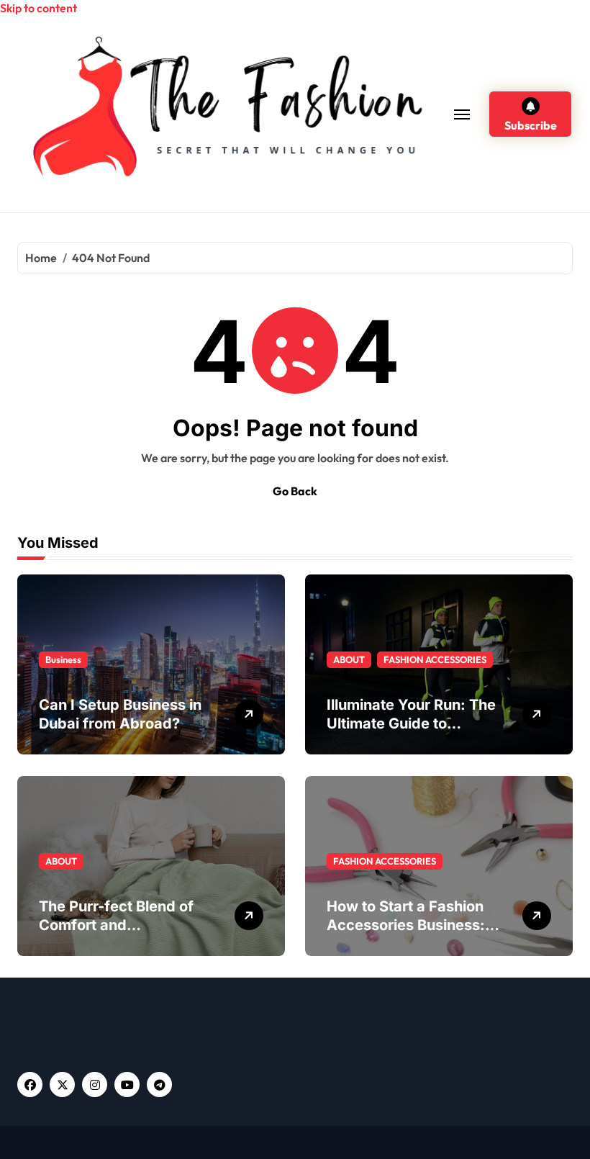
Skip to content (38, 8)
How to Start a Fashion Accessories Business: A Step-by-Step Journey (413, 925)
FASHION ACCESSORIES (435, 659)
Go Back (295, 491)
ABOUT (349, 659)
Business (63, 659)
